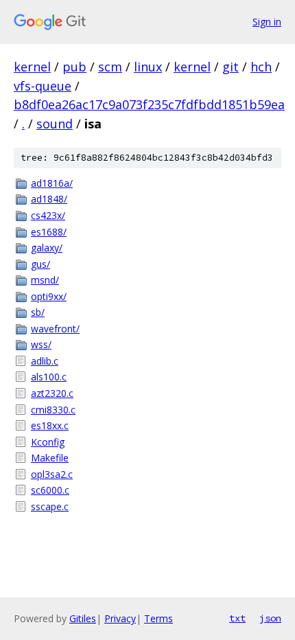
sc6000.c (50, 489)
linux (148, 66)
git (230, 66)
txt (237, 618)
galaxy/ (46, 247)
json (270, 618)
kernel (32, 66)
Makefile (50, 457)
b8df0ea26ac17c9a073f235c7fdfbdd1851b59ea (149, 104)
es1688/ (49, 231)
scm (110, 66)
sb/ (38, 312)
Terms (158, 618)
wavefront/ (55, 328)
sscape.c (50, 506)
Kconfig (47, 441)
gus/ (40, 264)
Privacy (120, 618)
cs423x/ (48, 215)
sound (54, 123)
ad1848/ (49, 198)
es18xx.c (50, 425)
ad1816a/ (52, 183)
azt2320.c (52, 393)
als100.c (49, 376)
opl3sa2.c (52, 474)
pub (74, 66)
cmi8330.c (53, 409)
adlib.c (44, 360)
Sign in (266, 21)
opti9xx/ (49, 296)
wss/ (41, 344)
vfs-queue (42, 86)
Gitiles (82, 618)
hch (261, 66)
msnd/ (45, 279)
